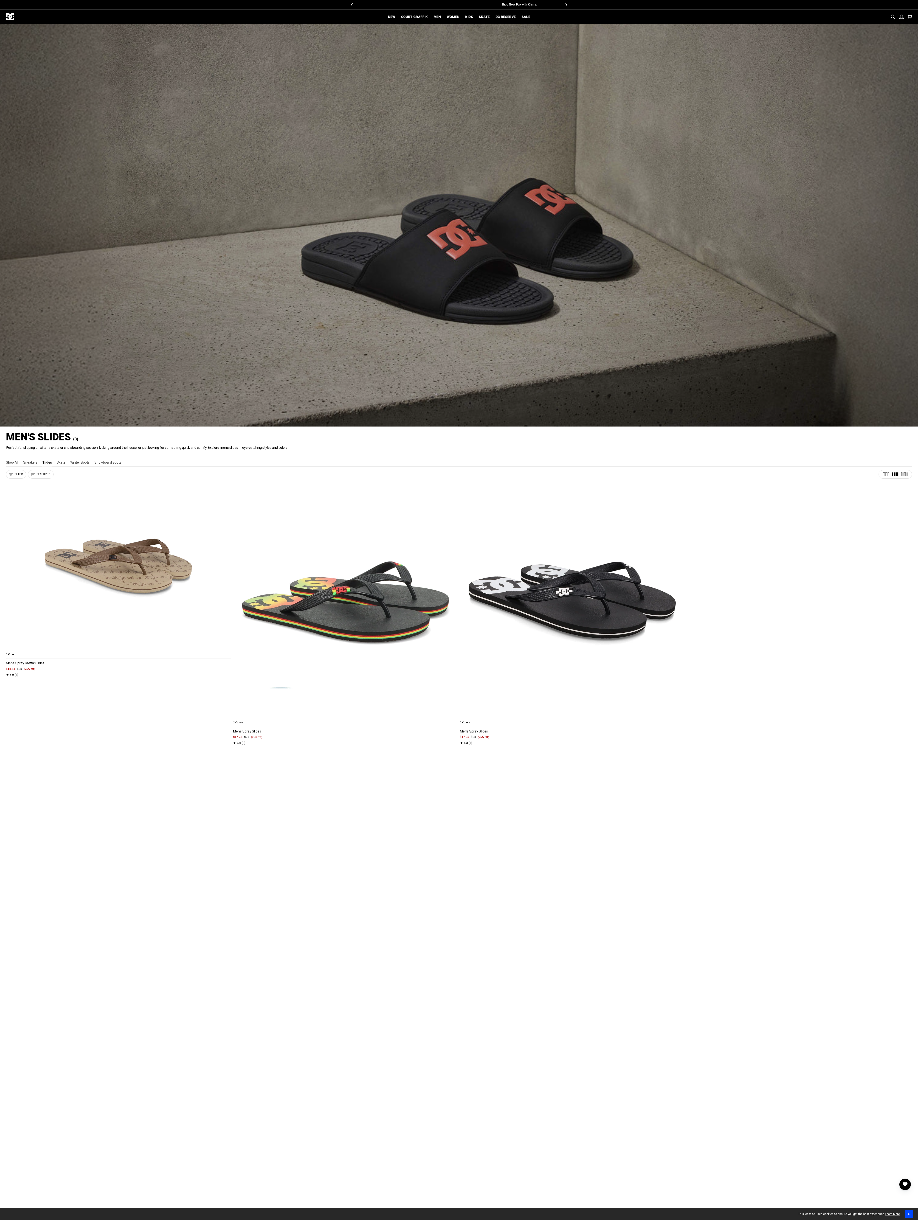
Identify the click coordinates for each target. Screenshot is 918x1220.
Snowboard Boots (107, 462)
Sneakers (30, 462)
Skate (61, 462)
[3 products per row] (886, 474)
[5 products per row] (904, 474)
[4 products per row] (895, 474)
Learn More (892, 1214)
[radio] (12, 649)
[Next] (566, 4)
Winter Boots (80, 462)
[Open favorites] (905, 1184)
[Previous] (352, 4)
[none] (118, 649)
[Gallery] (118, 566)
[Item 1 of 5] (118, 566)
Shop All (12, 462)
